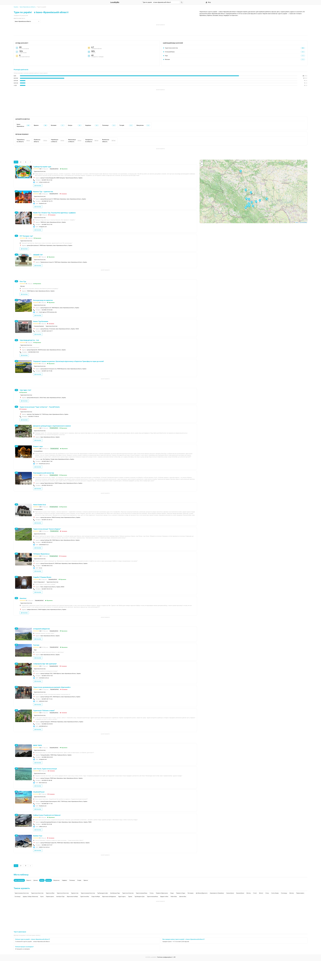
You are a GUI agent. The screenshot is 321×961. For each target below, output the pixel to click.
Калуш (42, 880)
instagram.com (43, 226)
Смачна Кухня (230, 893)
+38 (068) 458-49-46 (47, 757)
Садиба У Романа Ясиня (42, 577)
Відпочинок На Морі (72, 896)
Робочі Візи (174, 896)
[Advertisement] (160, 29)
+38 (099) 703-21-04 (46, 224)
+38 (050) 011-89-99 (46, 780)
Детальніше (37, 185)
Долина (36, 880)
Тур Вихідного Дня (139, 896)
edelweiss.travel (43, 701)
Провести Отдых (180, 893)
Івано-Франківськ (19, 880)
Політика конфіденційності (164, 957)
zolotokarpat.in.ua (43, 544)
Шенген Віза (182, 896)
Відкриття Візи (164, 896)
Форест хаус (38, 446)
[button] (266, 199)
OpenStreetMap (303, 222)
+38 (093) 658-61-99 (33, 352)
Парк (35, 649)
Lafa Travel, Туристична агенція (45, 769)
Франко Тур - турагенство (43, 191)
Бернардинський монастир (43, 473)
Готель (151, 893)
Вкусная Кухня (240, 893)
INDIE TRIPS (37, 745)
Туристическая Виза (152, 896)
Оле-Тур (23, 281)
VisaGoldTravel (38, 792)
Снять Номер (275, 893)
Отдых (172, 893)
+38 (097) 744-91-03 (46, 589)
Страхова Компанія (39, 326)
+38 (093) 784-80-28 (46, 485)
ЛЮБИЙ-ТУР (38, 255)
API (174, 957)
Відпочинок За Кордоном (109, 896)
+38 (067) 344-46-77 (47, 331)
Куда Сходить (122, 896)
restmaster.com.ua (44, 677)
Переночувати (50, 896)
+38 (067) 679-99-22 (46, 542)
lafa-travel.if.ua (43, 782)
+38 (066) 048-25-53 (46, 565)
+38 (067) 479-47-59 (46, 675)
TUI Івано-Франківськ (41, 554)
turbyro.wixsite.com (44, 182)
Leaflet (296, 222)
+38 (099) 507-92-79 (46, 201)
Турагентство (74, 893)
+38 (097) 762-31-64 (46, 180)
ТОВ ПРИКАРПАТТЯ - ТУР (29, 340)
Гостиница (17, 896)
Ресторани (190, 893)
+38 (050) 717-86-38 (33, 416)
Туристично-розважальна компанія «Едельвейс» (52, 687)
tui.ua (40, 568)
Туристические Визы (141, 893)
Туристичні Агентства (63, 893)
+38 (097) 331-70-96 (46, 371)
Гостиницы (284, 893)
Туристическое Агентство (22, 893)
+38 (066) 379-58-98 (46, 310)
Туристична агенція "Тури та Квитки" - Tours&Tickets (40, 407)
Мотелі (261, 893)
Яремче (86, 880)
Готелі (255, 893)
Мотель (249, 893)
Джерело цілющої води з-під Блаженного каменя (52, 426)
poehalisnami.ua (43, 726)
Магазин (22, 286)
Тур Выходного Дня (102, 893)
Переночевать (300, 893)
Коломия (48, 880)
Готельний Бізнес (38, 451)
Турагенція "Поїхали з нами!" (44, 710)
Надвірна (64, 880)
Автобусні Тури (60, 896)
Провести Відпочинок (162, 893)
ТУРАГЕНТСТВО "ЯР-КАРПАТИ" (45, 664)
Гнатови (36, 645)
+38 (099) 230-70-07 (46, 845)
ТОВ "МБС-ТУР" (25, 390)
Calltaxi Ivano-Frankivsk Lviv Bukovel (46, 815)
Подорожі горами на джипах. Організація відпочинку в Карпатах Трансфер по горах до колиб (68, 361)
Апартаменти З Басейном (217, 893)
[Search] (181, 2)
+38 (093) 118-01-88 (46, 824)
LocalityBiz (114, 2)
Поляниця (72, 880)
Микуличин (56, 880)
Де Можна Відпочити (201, 893)
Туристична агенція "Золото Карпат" (47, 529)
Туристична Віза (84, 896)
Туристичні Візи (50, 893)
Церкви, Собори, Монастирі (30, 896)
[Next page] (30, 162)
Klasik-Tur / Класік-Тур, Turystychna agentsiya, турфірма (54, 213)
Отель (267, 893)
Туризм (130, 896)
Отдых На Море (95, 896)
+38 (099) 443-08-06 (46, 724)
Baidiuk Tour (37, 836)
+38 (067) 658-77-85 (46, 461)
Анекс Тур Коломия (40, 321)
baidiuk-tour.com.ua (44, 847)
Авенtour (23, 598)
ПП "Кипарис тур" (26, 236)
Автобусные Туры (115, 893)
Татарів (79, 880)
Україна (16, 7)
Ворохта (28, 880)
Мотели (291, 893)
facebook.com (42, 203)
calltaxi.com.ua (43, 826)
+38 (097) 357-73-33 (46, 699)
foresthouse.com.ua (44, 463)
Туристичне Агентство (39, 171)
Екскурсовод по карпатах (43, 300)
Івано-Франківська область (28, 7)
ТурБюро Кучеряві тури (42, 167)
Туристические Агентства (88, 893)
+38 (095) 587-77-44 (46, 803)
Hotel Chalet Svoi (39, 505)
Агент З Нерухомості (39, 582)
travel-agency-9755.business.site (48, 312)
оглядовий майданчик (41, 629)
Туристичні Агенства (127, 893)
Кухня (41, 896)
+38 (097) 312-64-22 (46, 519)
